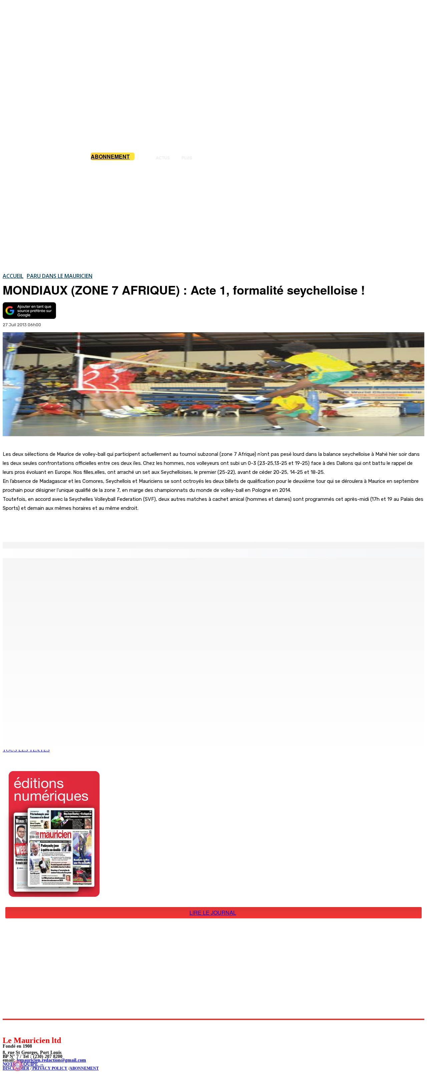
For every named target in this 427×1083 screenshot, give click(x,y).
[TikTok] (53, 1027)
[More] (141, 525)
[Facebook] (69, 525)
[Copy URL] (117, 525)
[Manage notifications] (17, 1065)
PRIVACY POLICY (49, 1068)
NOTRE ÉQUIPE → (23, 1064)
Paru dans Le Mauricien (59, 276)
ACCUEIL (13, 276)
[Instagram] (23, 1027)
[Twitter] (93, 525)
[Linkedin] (38, 1027)
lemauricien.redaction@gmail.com (51, 1060)
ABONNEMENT (84, 1068)
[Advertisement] (213, 216)
